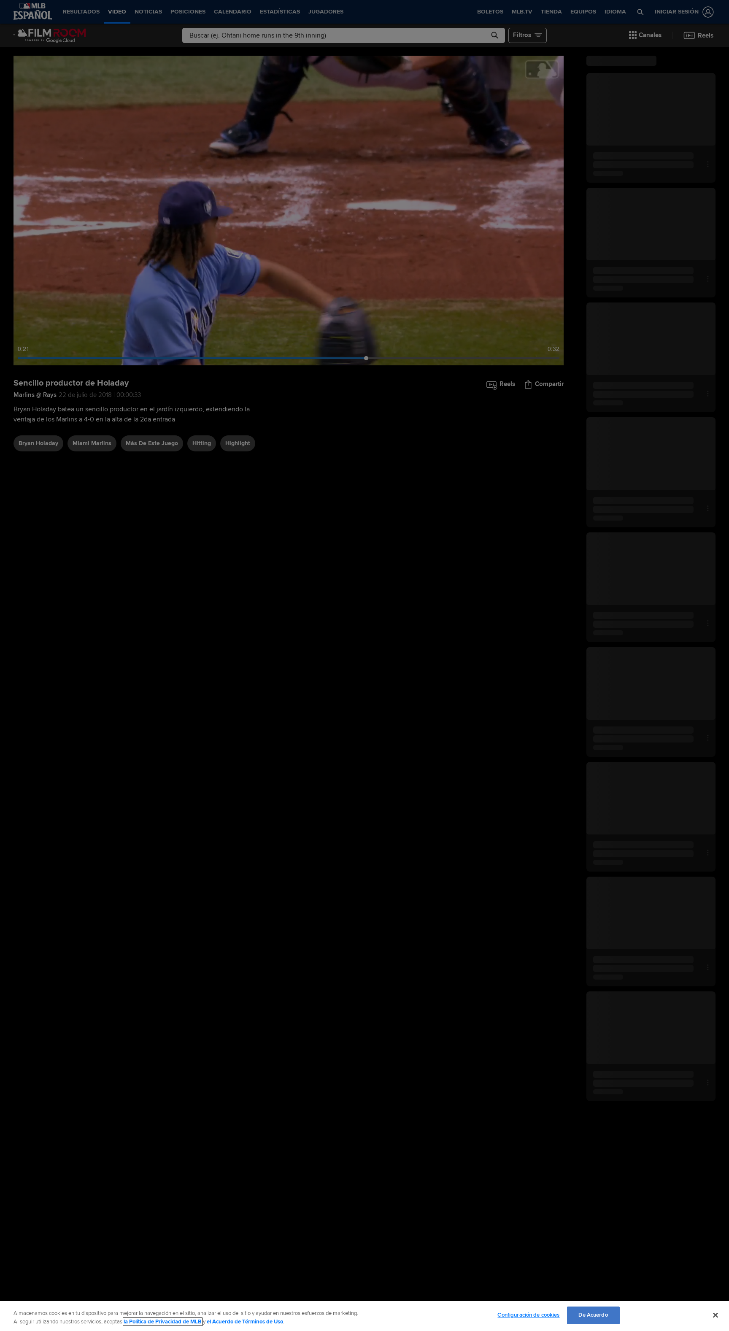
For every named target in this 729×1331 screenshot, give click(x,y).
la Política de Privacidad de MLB (163, 1321)
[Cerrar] (715, 1315)
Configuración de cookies (528, 1315)
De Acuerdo (593, 1315)
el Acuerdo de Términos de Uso (245, 1321)
